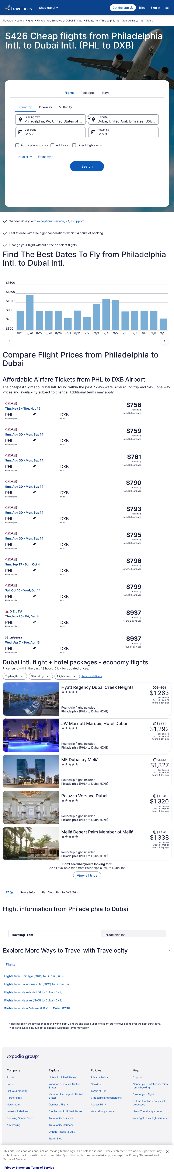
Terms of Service (42, 1167)
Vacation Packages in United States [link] (66, 1096)
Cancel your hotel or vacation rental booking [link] (150, 1085)
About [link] (10, 1077)
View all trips (87, 875)
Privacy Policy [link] (99, 1077)
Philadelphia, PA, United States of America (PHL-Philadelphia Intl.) (55, 121)
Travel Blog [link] (55, 1138)
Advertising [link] (13, 1124)
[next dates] (164, 341)
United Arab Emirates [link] (49, 20)
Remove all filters (91, 676)
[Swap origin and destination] (88, 119)
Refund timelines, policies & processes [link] (149, 1102)
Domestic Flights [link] (59, 1104)
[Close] (167, 1151)
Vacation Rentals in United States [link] (64, 1085)
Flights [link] (29, 20)
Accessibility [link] (98, 1104)
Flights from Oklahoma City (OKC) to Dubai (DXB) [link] (38, 984)
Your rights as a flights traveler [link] (150, 1118)
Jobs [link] (10, 1084)
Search (87, 166)
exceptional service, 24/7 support (60, 221)
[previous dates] (9, 341)
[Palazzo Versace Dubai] (115, 807)
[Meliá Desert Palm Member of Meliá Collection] (115, 843)
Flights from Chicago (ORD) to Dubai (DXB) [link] (34, 976)
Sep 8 (102, 134)
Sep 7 (29, 134)
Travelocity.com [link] (12, 20)
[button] (87, 950)
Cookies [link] (96, 1084)
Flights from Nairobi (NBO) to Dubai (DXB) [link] (33, 992)
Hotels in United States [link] (62, 1077)
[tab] (69, 92)
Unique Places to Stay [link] (62, 1131)
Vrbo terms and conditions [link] (106, 1097)
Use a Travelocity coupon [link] (148, 1111)
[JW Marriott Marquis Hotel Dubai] (115, 735)
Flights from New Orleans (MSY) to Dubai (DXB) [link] (37, 1008)
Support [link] (137, 1077)
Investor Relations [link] (17, 1111)
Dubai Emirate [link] (74, 20)
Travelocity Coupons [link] (61, 1124)
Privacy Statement (17, 1167)
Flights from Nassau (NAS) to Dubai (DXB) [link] (33, 1000)
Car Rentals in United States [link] (65, 1111)
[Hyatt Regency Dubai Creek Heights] (115, 699)
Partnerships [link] (14, 1097)
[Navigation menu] (167, 8)
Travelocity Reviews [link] (61, 1118)
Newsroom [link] (13, 1104)
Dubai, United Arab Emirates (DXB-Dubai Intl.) (128, 121)
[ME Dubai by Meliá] (115, 771)
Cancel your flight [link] (143, 1094)
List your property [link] (17, 1090)
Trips (142, 7)
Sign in (155, 7)
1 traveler (21, 156)
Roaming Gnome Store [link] (20, 1118)
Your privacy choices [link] (103, 1111)
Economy (44, 156)
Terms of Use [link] (98, 1090)
